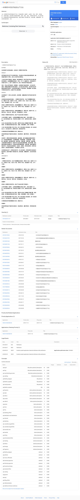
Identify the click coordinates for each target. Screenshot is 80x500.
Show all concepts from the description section (13, 488)
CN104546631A (6, 277)
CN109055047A (6, 259)
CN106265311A (6, 218)
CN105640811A (6, 290)
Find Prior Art (65, 18)
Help (58, 497)
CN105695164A (6, 241)
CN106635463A (6, 250)
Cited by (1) (55, 53)
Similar (73, 18)
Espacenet (59, 57)
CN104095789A (6, 271)
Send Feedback (29, 497)
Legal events (61, 53)
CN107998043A (6, 287)
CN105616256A (6, 262)
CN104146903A (6, 265)
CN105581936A (6, 274)
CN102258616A (6, 296)
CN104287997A (6, 253)
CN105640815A (6, 268)
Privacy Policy (52, 497)
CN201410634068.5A (7, 322)
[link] (5, 367)
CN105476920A (6, 247)
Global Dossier (65, 57)
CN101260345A (6, 256)
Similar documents (69, 53)
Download (68, 362)
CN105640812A (6, 283)
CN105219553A (6, 235)
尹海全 (56, 24)
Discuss (71, 57)
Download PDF (55, 18)
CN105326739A (6, 302)
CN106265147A (6, 238)
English (60, 22)
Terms (45, 497)
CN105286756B (6, 280)
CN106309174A (6, 244)
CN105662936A (6, 299)
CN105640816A (6, 308)
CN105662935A (6, 293)
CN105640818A (6, 305)
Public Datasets (38, 497)
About (22, 497)
